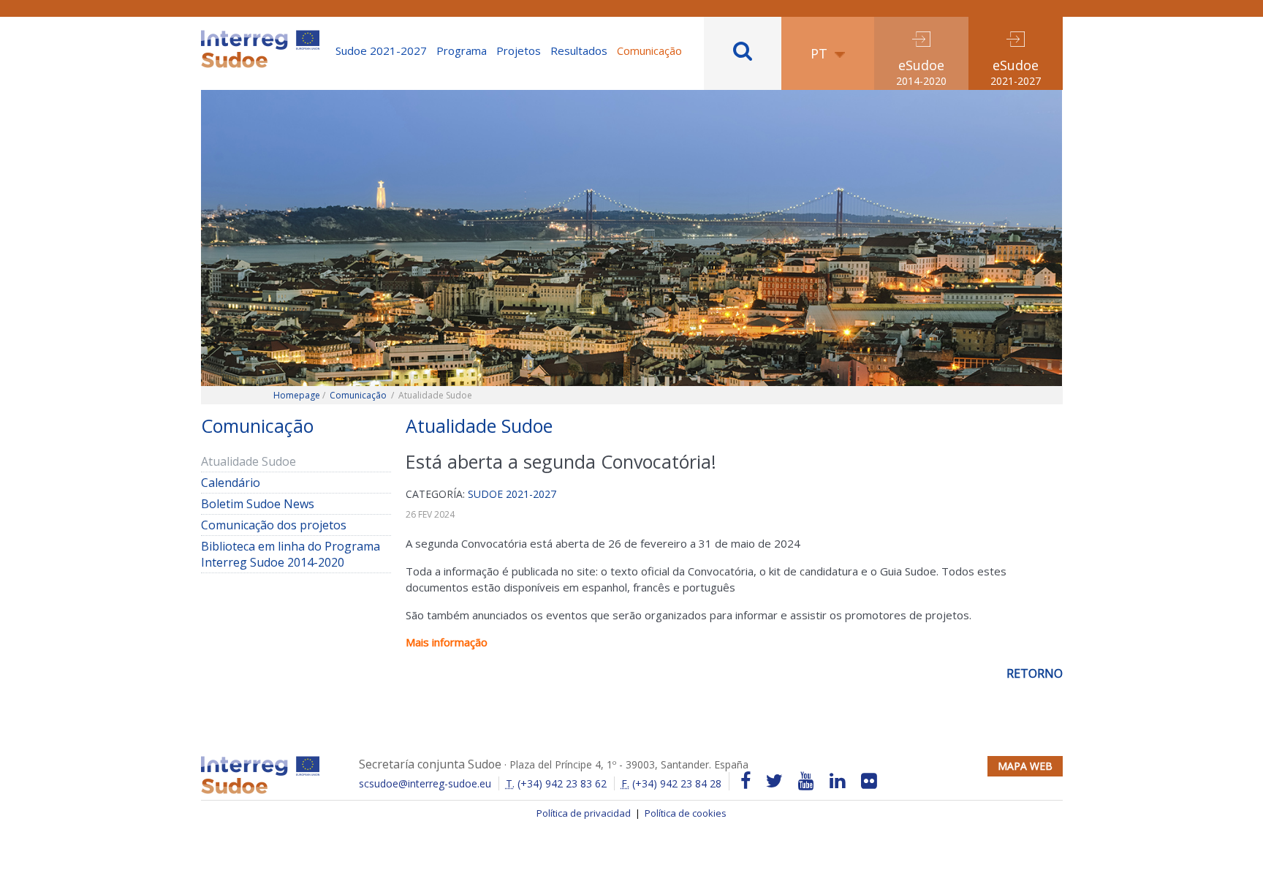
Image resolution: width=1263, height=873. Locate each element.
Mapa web (1025, 766)
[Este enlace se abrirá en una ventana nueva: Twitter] (774, 781)
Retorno (1034, 673)
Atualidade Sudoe (248, 461)
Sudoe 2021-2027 (381, 50)
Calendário (252, 483)
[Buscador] (742, 53)
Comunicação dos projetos (273, 525)
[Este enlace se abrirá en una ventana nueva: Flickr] (869, 781)
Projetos (518, 50)
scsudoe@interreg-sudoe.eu (425, 783)
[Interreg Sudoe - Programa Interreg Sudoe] (260, 35)
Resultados (578, 50)
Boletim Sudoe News (257, 504)
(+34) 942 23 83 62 (556, 783)
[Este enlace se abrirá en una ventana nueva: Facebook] (745, 781)
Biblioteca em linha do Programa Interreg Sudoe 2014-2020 (290, 554)
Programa (461, 50)
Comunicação (649, 50)
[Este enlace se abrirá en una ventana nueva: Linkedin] (837, 781)
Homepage (296, 395)
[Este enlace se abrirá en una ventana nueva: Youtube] (806, 781)
